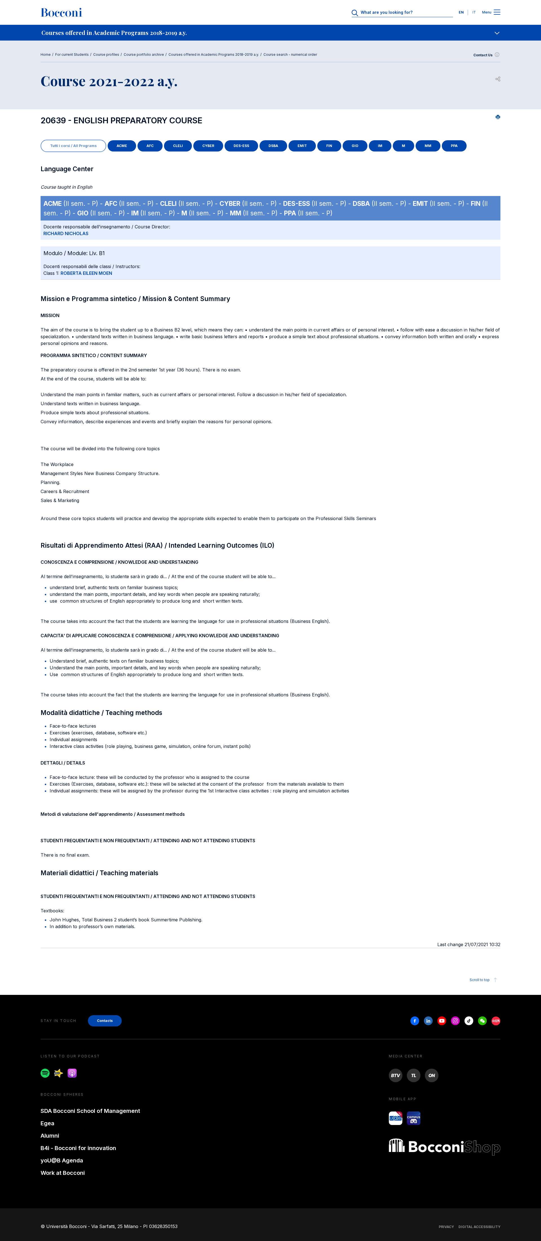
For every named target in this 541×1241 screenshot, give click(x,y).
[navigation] (270, 33)
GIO (355, 146)
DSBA (273, 146)
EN (461, 12)
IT (474, 12)
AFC (150, 146)
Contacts (105, 1021)
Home (46, 54)
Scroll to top (480, 980)
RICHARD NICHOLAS (65, 233)
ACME (122, 146)
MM (428, 146)
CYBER (208, 146)
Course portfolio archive (144, 54)
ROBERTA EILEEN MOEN (86, 273)
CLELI (178, 146)
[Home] (61, 12)
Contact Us (483, 55)
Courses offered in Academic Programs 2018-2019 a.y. (213, 54)
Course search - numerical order (290, 54)
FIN (329, 146)
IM (380, 146)
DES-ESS (241, 146)
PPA (454, 146)
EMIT (302, 146)
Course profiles (106, 54)
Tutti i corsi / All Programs (73, 146)
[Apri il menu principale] (497, 12)
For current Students (72, 54)
